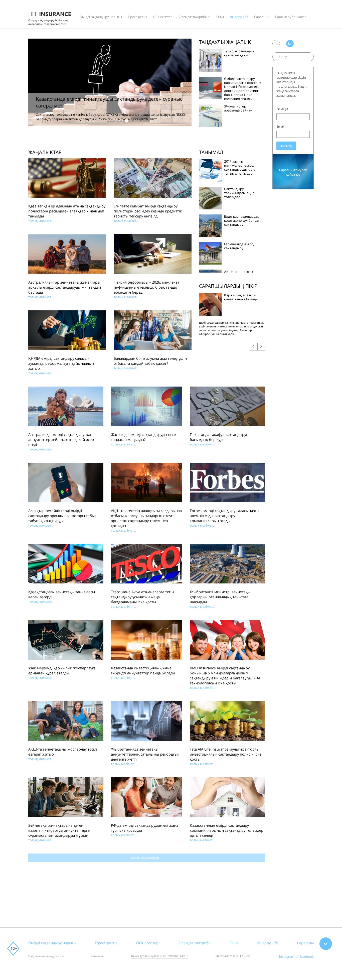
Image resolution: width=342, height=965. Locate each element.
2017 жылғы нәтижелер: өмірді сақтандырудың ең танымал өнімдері (239, 167)
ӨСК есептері (163, 17)
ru (276, 43)
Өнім (220, 17)
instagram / (289, 956)
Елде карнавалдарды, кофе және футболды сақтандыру (241, 220)
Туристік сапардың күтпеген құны (239, 53)
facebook (307, 956)
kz (289, 43)
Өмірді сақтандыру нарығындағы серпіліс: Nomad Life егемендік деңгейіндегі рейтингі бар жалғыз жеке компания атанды (242, 89)
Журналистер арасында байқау (238, 108)
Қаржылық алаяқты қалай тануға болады (241, 297)
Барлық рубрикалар (290, 17)
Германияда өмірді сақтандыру (239, 246)
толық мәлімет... (40, 220)
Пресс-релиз (137, 17)
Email (280, 126)
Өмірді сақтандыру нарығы (101, 17)
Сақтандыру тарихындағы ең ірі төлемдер (239, 193)
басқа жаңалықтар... (146, 858)
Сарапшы (261, 17)
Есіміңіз (282, 108)
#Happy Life (239, 17)
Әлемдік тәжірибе (193, 17)
